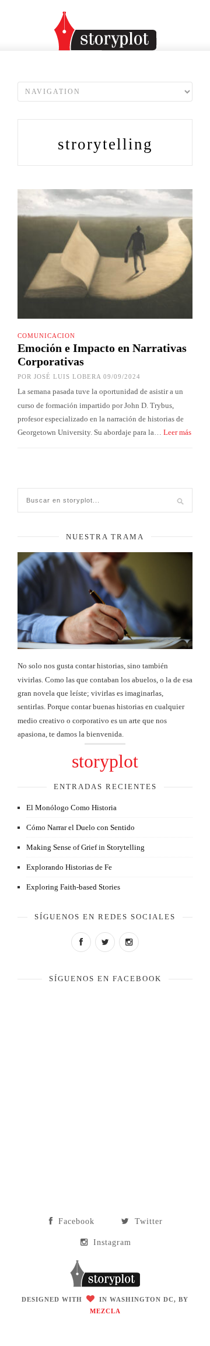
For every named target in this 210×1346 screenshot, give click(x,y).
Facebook (74, 1221)
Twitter (147, 1221)
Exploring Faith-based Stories (73, 887)
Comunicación (46, 335)
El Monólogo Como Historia (71, 807)
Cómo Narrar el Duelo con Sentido (80, 827)
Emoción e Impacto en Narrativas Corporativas (102, 354)
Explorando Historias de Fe (69, 867)
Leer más (177, 432)
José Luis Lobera (67, 376)
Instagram (110, 1242)
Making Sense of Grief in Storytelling (85, 847)
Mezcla (105, 1310)
